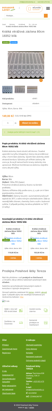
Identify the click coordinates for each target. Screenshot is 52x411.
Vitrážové (21, 24)
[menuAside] (48, 8)
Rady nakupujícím (9, 386)
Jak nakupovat (7, 389)
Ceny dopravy (31, 349)
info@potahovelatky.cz (27, 2)
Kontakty (29, 353)
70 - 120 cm (33, 24)
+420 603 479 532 (43, 2)
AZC (26, 407)
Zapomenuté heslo (9, 349)
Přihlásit (5, 345)
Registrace (6, 353)
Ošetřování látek (8, 393)
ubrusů (44, 292)
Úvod (4, 24)
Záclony (12, 24)
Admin (31, 407)
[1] (46, 16)
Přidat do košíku (30, 123)
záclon (31, 292)
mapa (29, 378)
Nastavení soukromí (34, 356)
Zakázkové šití (7, 375)
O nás (4, 371)
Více (21, 297)
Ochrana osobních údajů (35, 360)
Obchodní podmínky (34, 345)
